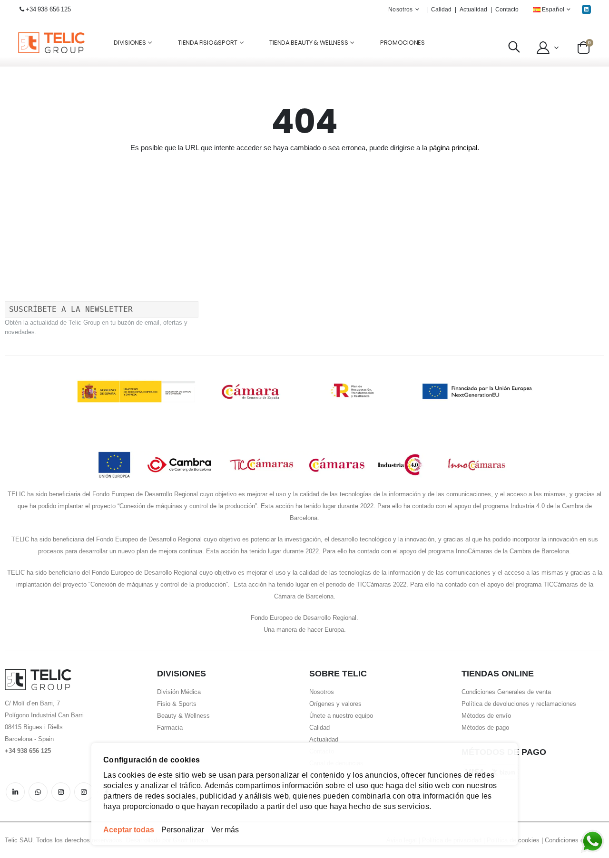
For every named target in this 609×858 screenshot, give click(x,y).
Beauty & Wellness (183, 715)
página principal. (454, 148)
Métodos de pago (485, 727)
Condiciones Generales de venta (506, 691)
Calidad (441, 9)
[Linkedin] (586, 9)
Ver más (225, 830)
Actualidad (473, 9)
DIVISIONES (130, 42)
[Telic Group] (51, 43)
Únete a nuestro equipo (341, 715)
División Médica (179, 691)
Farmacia (170, 727)
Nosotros (321, 691)
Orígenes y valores (335, 703)
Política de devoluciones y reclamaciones (519, 703)
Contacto (507, 9)
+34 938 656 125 (48, 9)
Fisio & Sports (176, 703)
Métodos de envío (486, 715)
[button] (546, 47)
